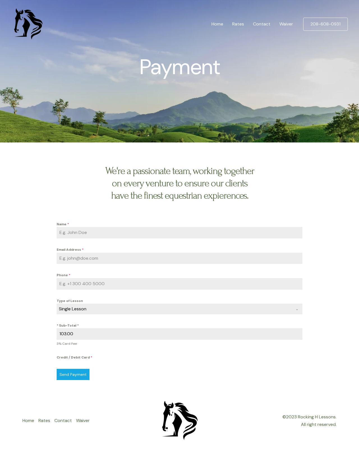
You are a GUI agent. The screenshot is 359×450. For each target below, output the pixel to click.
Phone (63, 275)
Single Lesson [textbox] (72, 309)
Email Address (70, 249)
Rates (238, 24)
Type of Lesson (70, 301)
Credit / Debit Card (74, 357)
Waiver (286, 24)
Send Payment (73, 374)
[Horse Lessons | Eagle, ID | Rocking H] (28, 24)
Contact (261, 24)
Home (217, 24)
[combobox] (179, 309)
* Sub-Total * (68, 325)
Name (63, 224)
